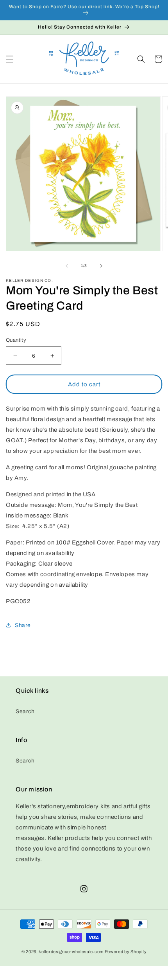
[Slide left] (66, 265)
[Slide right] (101, 265)
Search (25, 711)
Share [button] (23, 625)
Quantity (16, 340)
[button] (9, 59)
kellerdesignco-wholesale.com (71, 951)
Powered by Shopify (126, 951)
